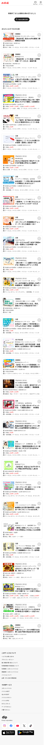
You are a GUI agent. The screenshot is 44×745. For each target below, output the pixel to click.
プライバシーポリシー (8, 659)
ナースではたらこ (6, 707)
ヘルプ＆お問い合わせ (8, 656)
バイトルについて (6, 675)
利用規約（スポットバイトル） (10, 669)
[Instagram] (4, 726)
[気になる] (39, 35)
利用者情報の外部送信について (10, 666)
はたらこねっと (6, 703)
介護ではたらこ (6, 710)
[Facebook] (11, 726)
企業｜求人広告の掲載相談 (9, 678)
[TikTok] (31, 726)
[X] (24, 726)
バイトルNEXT (6, 691)
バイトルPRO (5, 700)
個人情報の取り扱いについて (10, 662)
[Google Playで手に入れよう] (25, 732)
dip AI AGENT (5, 694)
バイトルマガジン (6, 697)
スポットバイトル (6, 688)
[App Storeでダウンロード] (8, 732)
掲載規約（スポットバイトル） (10, 672)
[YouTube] (17, 726)
